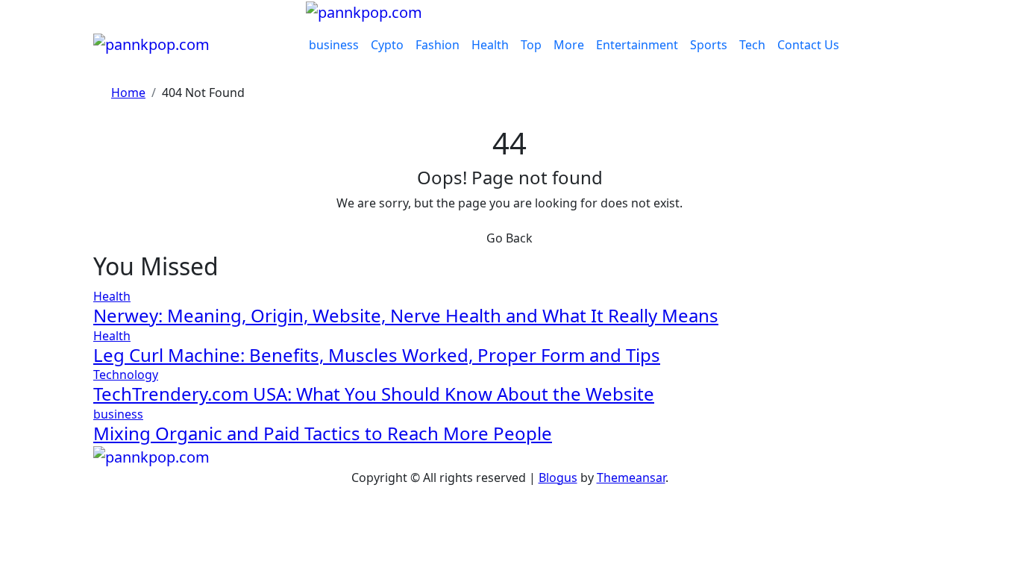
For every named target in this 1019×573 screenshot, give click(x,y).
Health (490, 45)
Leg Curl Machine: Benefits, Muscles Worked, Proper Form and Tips (376, 354)
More (569, 45)
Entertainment (637, 45)
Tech (752, 45)
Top (531, 45)
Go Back (509, 238)
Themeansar (631, 477)
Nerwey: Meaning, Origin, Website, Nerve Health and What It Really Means (405, 315)
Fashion (438, 45)
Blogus (558, 477)
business (334, 45)
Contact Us (808, 45)
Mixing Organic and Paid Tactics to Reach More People (322, 433)
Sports (708, 45)
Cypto (387, 45)
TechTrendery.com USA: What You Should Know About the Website (373, 393)
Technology (125, 374)
